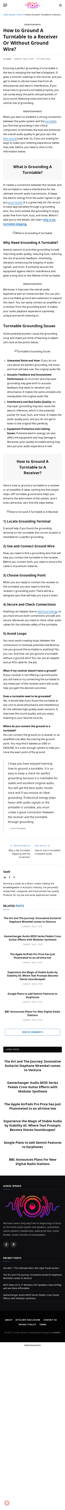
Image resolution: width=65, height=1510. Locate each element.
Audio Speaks (9, 14)
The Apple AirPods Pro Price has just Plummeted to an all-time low (32, 955)
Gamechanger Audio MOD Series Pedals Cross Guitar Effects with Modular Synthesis (32, 938)
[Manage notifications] (6, 1503)
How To (20, 14)
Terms (42, 1324)
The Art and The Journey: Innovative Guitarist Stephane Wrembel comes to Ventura (32, 919)
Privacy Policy (27, 1324)
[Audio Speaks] (32, 5)
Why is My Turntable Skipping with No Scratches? (19, 854)
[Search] (60, 5)
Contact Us (50, 1320)
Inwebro (57, 1332)
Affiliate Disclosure (27, 1320)
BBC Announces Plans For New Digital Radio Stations (32, 1013)
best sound (10, 138)
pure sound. (15, 202)
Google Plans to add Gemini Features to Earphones (32, 995)
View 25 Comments (32, 1032)
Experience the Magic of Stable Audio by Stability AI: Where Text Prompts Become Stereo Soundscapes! (32, 975)
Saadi (8, 58)
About (8, 1320)
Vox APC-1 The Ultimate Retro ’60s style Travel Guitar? (31, 1268)
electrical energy (47, 611)
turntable (50, 121)
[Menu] (5, 5)
